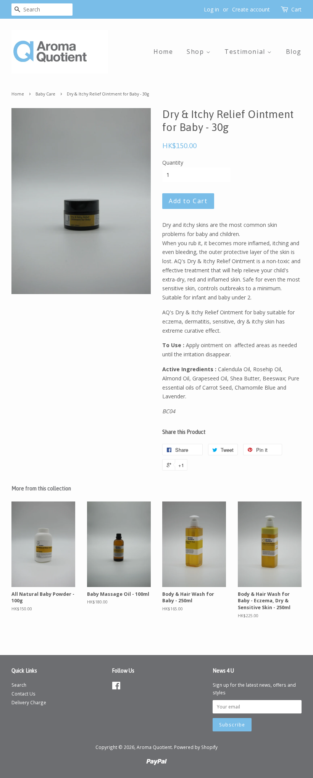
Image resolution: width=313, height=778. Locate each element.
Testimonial (245, 51)
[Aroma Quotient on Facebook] (116, 687)
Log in (211, 9)
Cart (296, 9)
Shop (196, 51)
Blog (294, 51)
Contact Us (23, 694)
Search (18, 685)
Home (163, 51)
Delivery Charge (28, 702)
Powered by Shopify (196, 747)
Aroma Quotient (154, 747)
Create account (251, 9)
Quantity (172, 162)
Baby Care (45, 94)
